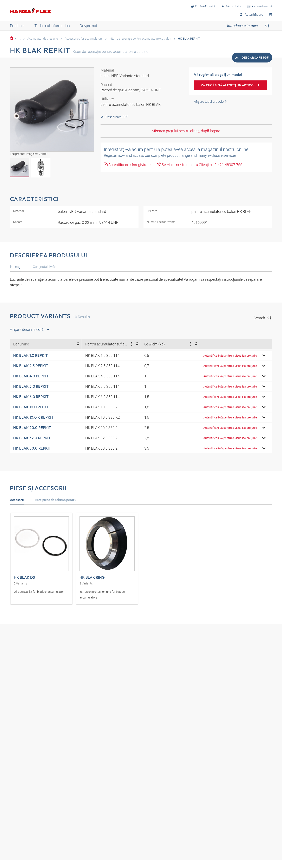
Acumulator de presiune (42, 38)
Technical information (52, 25)
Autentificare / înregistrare (129, 164)
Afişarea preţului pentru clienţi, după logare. (186, 130)
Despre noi (88, 25)
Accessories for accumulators (84, 38)
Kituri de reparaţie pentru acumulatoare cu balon (140, 38)
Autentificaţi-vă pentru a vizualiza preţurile (230, 355)
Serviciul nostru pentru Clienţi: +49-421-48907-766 (201, 164)
